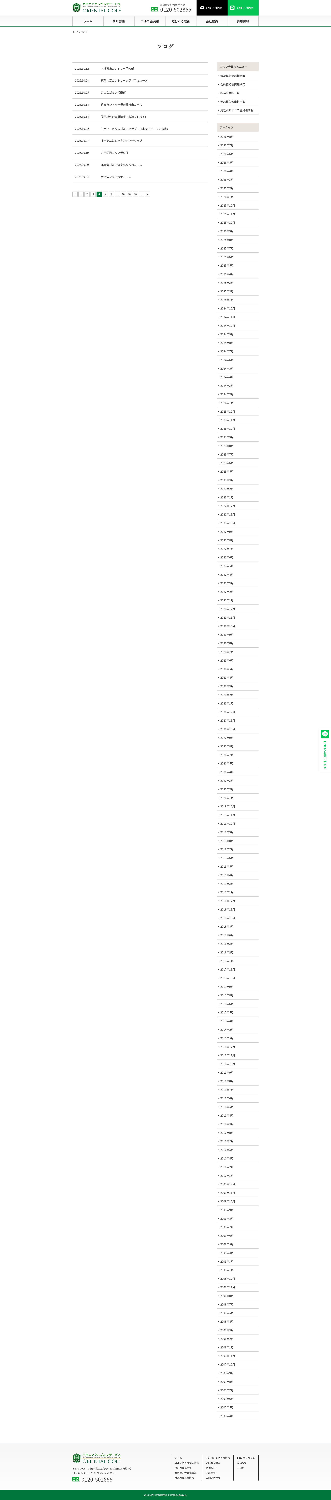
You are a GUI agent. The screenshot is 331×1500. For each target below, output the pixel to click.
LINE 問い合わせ (246, 1457)
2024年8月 (227, 343)
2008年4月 (227, 1321)
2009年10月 (227, 1201)
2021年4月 (227, 677)
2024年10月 (227, 325)
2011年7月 (227, 1090)
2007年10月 (227, 1364)
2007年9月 (227, 1373)
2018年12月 (227, 901)
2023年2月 (227, 489)
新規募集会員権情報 (232, 76)
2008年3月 (227, 1330)
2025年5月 (227, 265)
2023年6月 (227, 463)
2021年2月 (227, 695)
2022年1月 (227, 600)
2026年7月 (227, 145)
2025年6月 (227, 257)
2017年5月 (227, 1012)
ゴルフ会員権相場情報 (187, 1462)
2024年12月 (227, 308)
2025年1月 (227, 300)
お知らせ (242, 1462)
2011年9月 (227, 1072)
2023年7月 (227, 454)
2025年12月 (227, 205)
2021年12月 (227, 609)
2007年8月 (227, 1381)
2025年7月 (227, 248)
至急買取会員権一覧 (232, 101)
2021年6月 (227, 660)
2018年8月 (227, 926)
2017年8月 (227, 995)
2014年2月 (227, 1029)
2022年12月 (227, 506)
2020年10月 (227, 729)
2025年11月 (227, 214)
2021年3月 (227, 686)
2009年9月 (227, 1210)
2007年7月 (227, 1390)
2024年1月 (227, 403)
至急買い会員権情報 (185, 1472)
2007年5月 (227, 1407)
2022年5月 (227, 566)
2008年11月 (227, 1287)
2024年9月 (227, 334)
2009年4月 (227, 1253)
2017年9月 (227, 986)
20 (129, 194)
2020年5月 (227, 763)
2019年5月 (227, 866)
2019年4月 (227, 875)
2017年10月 (227, 978)
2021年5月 (227, 669)
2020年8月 (227, 746)
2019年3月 (227, 884)
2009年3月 (227, 1261)
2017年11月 (227, 969)
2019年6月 (227, 858)
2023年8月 (227, 446)
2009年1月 (227, 1270)
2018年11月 (227, 909)
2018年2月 (227, 952)
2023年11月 (227, 420)
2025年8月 (227, 240)
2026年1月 (227, 197)
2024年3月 (227, 385)
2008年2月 (227, 1339)
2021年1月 (227, 703)
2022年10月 (227, 523)
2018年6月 (227, 935)
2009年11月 (227, 1193)
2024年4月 (227, 377)
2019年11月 (227, 815)
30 (135, 194)
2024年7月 (227, 351)
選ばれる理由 (213, 1462)
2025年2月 (227, 291)
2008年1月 (227, 1347)
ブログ (240, 1467)
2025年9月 (227, 231)
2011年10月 (227, 1064)
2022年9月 (227, 531)
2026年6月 (227, 154)
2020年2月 (227, 789)
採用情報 (210, 1472)
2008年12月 (227, 1278)
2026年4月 (227, 171)
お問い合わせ (213, 1477)
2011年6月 (227, 1098)
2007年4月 (227, 1416)
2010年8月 (227, 1133)
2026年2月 (227, 188)
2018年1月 (227, 961)
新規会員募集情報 (184, 1477)
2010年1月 (227, 1175)
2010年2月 (227, 1167)
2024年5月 (227, 368)
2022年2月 (227, 591)
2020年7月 (227, 755)
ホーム (178, 1457)
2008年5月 (227, 1313)
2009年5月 (227, 1244)
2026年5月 (227, 162)
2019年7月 (227, 849)
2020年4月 (227, 772)
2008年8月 (227, 1296)
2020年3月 (227, 780)
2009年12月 (227, 1184)
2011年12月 (227, 1047)
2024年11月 (227, 317)
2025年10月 (227, 222)
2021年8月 (227, 643)
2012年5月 (227, 1038)
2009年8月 (227, 1218)
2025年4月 (227, 274)
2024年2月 (227, 394)
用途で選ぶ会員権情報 (218, 1457)
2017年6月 (227, 1004)
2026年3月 (227, 179)
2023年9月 (227, 437)
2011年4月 (227, 1115)
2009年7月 (227, 1227)
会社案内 (210, 1467)
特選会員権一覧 (230, 93)
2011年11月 (227, 1055)
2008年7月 (227, 1304)
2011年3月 (227, 1124)
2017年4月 (227, 1021)
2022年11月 (227, 514)
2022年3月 (227, 583)
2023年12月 (227, 411)
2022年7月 (227, 549)
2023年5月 (227, 471)
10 (123, 194)
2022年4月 (227, 574)
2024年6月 (227, 360)
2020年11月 (227, 720)
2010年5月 (227, 1150)
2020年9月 (227, 738)
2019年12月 (227, 806)
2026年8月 (227, 136)
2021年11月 (227, 617)
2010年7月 (227, 1141)
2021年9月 (227, 634)
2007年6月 (227, 1399)
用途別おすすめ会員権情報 (236, 110)
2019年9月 (227, 832)
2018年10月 (227, 918)
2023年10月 (227, 428)
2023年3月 (227, 480)
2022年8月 (227, 540)
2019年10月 (227, 823)
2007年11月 (227, 1356)
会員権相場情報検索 (232, 84)
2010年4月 (227, 1158)
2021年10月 (227, 626)
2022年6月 (227, 557)
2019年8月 (227, 841)
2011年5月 (227, 1107)
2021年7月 (227, 652)
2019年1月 (227, 892)
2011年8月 (227, 1081)
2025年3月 (227, 283)
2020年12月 (227, 712)
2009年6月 (227, 1235)
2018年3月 (227, 944)
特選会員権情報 (183, 1467)
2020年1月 (227, 798)
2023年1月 (227, 497)
